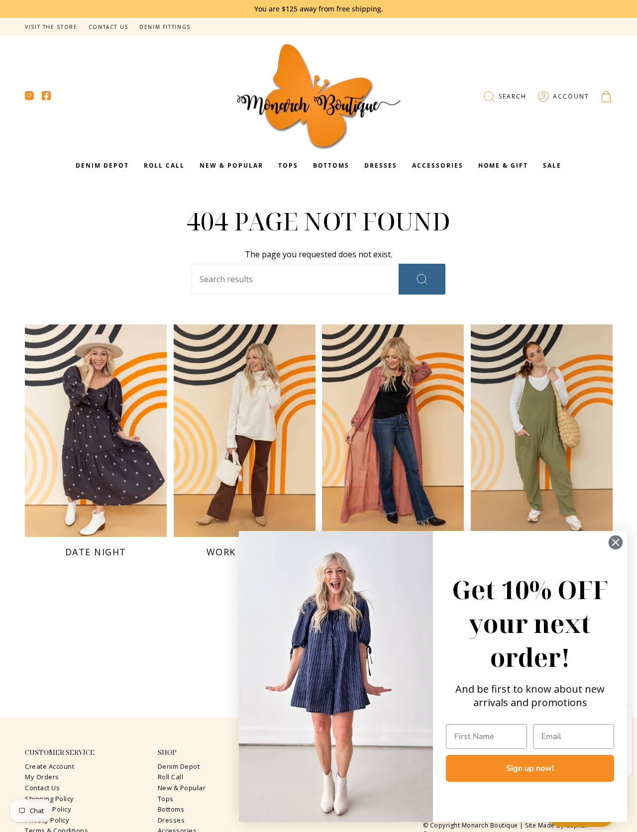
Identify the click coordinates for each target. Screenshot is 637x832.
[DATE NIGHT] (96, 430)
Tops (166, 798)
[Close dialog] (615, 542)
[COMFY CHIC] (542, 430)
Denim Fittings (165, 26)
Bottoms (171, 809)
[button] (505, 96)
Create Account (49, 766)
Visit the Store (51, 26)
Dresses (171, 820)
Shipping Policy (49, 798)
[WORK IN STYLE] (245, 430)
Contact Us (108, 26)
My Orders (42, 776)
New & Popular (182, 787)
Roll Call (171, 776)
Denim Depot (179, 766)
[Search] (422, 279)
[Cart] (606, 96)
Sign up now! (530, 768)
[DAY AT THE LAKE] (393, 430)
